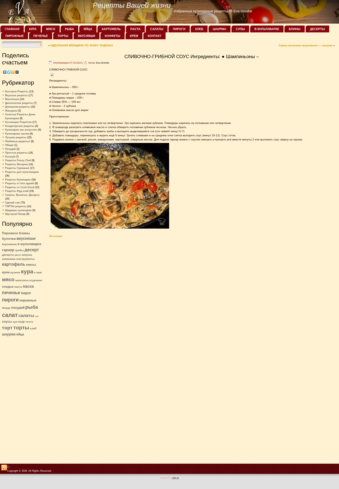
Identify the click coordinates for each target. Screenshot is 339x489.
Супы (240, 29)
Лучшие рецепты (15, 137)
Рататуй (10, 156)
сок (37, 316)
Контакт (154, 36)
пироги (10, 299)
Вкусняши (86, 36)
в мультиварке (29, 244)
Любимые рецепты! (17, 141)
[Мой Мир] (17, 72)
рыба (31, 307)
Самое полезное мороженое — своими (306, 45)
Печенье (40, 36)
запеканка (8, 258)
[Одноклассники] (13, 72)
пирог (26, 293)
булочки (9, 239)
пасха (28, 286)
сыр (21, 321)
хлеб (33, 328)
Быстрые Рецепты (16, 91)
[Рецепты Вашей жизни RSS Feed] (4, 468)
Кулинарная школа (17, 133)
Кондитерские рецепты (19, 126)
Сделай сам (12, 202)
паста (18, 286)
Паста (135, 29)
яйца (20, 334)
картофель (13, 264)
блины (24, 233)
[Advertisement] (22, 399)
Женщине (11, 110)
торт (7, 327)
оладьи (8, 286)
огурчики (35, 280)
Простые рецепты (16, 152)
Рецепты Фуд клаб (17, 191)
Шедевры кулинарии (18, 210)
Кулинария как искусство (21, 129)
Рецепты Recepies (16, 164)
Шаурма (219, 29)
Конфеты (112, 36)
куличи (15, 272)
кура (27, 271)
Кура (32, 29)
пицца (6, 307)
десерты (8, 254)
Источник (55, 236)
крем (6, 272)
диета (18, 255)
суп (15, 321)
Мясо (50, 29)
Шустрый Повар (15, 213)
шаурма (8, 334)
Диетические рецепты (19, 103)
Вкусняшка (12, 99)
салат (10, 315)
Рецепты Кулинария (18, 179)
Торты (62, 36)
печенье (11, 292)
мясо (8, 279)
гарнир (8, 250)
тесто (29, 321)
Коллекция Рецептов (18, 122)
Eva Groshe (102, 62)
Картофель (111, 29)
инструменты (25, 258)
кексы (31, 264)
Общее (9, 145)
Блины (294, 29)
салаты (26, 315)
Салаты (156, 29)
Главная (12, 29)
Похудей (10, 148)
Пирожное (10, 233)
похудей (18, 308)
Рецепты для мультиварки (22, 171)
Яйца (88, 29)
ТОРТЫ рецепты (15, 206)
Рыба (69, 29)
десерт (32, 249)
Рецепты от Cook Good (19, 187)
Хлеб (199, 29)
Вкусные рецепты (16, 95)
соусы (7, 321)
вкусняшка (9, 244)
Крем (134, 36)
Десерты (317, 29)
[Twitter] (9, 72)
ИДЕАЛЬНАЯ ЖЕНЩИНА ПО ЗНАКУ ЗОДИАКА (82, 45)
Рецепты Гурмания (17, 168)
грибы (19, 250)
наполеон (21, 280)
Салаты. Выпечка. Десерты (22, 194)
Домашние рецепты (17, 106)
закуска (27, 254)
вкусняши (26, 238)
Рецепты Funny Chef (18, 160)
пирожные (27, 300)
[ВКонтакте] (5, 72)
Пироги (179, 29)
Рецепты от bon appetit (19, 183)
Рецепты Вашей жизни (132, 5)
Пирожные (14, 36)
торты (21, 327)
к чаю (38, 272)
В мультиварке (266, 29)
